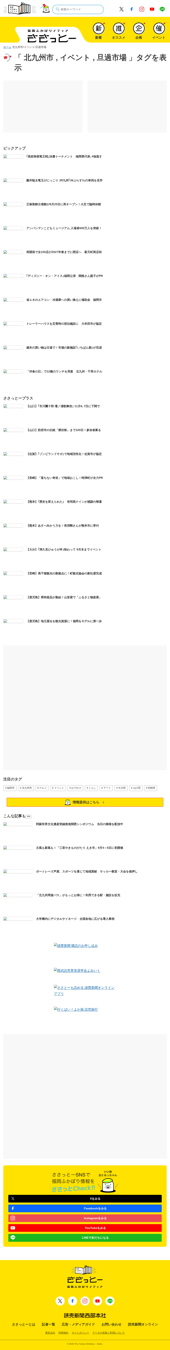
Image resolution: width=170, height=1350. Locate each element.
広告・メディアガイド (78, 1324)
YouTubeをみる (95, 1228)
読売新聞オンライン (143, 1324)
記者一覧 (48, 1324)
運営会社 (50, 1332)
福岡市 (11, 787)
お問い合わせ (111, 1324)
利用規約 (63, 1332)
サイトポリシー (80, 1332)
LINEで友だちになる (95, 1237)
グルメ (43, 787)
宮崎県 (151, 787)
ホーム (7, 47)
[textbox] (78, 9)
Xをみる (95, 1198)
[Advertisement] (43, 107)
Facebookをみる (95, 1208)
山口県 (137, 787)
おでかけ (76, 787)
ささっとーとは (23, 1324)
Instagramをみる (95, 1218)
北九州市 (27, 787)
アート (107, 787)
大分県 (122, 787)
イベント (59, 787)
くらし (92, 787)
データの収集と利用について (108, 1332)
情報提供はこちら (86, 802)
